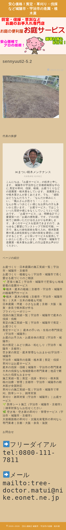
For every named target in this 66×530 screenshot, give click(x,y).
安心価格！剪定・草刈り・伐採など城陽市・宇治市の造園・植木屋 (33, 8)
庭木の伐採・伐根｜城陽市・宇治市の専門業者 (32, 367)
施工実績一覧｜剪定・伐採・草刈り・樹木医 (31, 378)
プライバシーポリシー (17, 311)
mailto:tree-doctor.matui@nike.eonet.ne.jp (33, 490)
